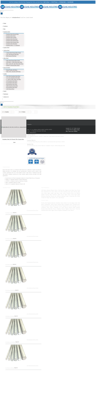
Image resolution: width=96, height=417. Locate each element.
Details (14, 142)
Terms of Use (71, 131)
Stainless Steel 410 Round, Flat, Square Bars (13, 139)
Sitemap (75, 129)
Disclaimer (75, 131)
